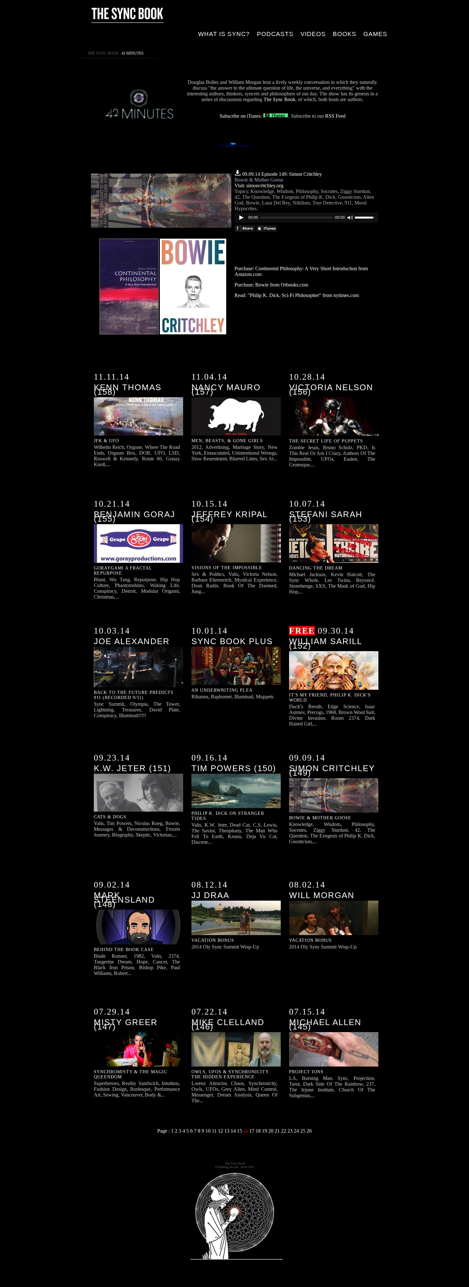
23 (290, 1131)
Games (375, 34)
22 (284, 1131)
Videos (313, 34)
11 (215, 1131)
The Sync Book (103, 53)
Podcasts (275, 34)
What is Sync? (224, 34)
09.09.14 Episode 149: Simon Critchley (282, 174)
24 (297, 1131)
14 (234, 1131)
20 (271, 1131)
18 (259, 1131)
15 (240, 1131)
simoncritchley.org (264, 185)
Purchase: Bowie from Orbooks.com (271, 284)
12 (221, 1131)
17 (252, 1131)
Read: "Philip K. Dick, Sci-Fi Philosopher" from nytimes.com (296, 295)
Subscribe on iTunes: (241, 116)
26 (309, 1131)
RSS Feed (335, 116)
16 (246, 1131)
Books (344, 34)
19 (265, 1131)
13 (227, 1131)
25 (303, 1131)
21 (278, 1131)
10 (208, 1131)
